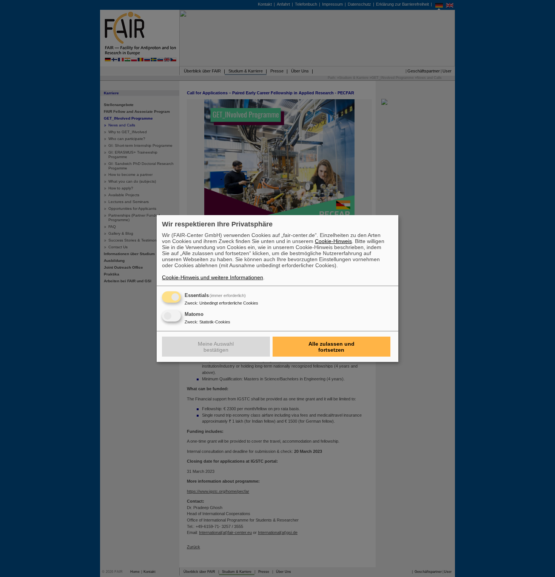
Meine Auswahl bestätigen (216, 347)
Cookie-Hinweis (333, 241)
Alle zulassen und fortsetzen (331, 347)
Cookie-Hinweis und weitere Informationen (212, 277)
